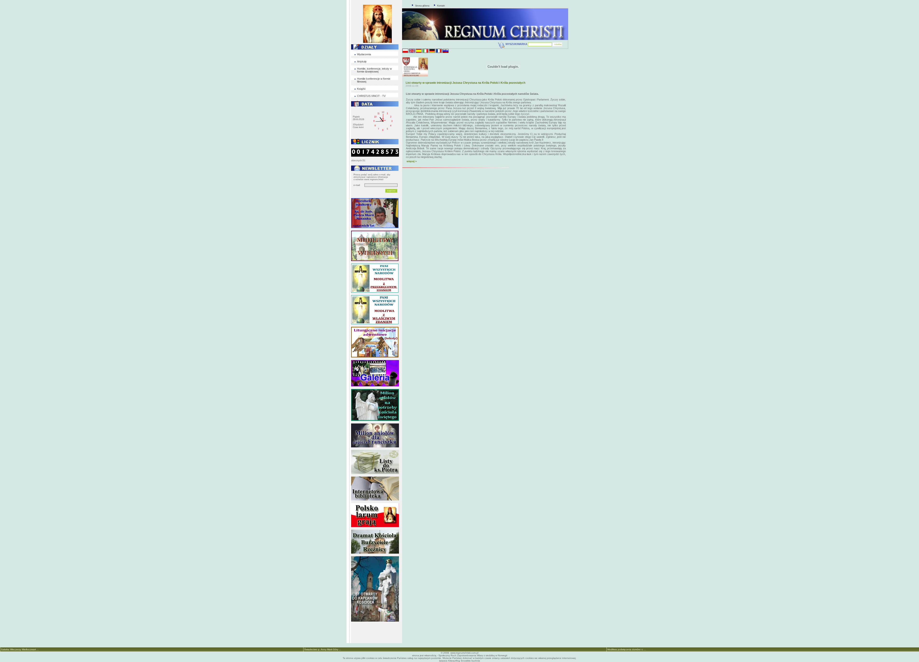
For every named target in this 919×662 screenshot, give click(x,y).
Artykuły (362, 61)
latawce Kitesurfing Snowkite (455, 660)
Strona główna (422, 6)
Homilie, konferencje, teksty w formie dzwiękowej (374, 70)
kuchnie (475, 660)
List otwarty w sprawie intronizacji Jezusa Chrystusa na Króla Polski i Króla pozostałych (465, 82)
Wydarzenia (364, 54)
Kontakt (441, 6)
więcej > (412, 161)
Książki (361, 88)
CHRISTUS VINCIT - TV (371, 96)
